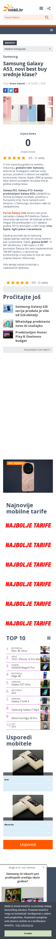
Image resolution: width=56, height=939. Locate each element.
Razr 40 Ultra (19, 649)
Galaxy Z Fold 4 (20, 700)
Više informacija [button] (24, 925)
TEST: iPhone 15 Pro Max (26, 658)
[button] (51, 30)
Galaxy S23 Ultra (21, 683)
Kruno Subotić (17, 83)
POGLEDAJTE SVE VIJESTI (37, 349)
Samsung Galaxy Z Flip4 (25, 709)
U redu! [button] (28, 933)
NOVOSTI (10, 42)
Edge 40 (17, 675)
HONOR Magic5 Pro (23, 666)
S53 (14, 725)
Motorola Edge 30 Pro (24, 718)
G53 (17, 692)
